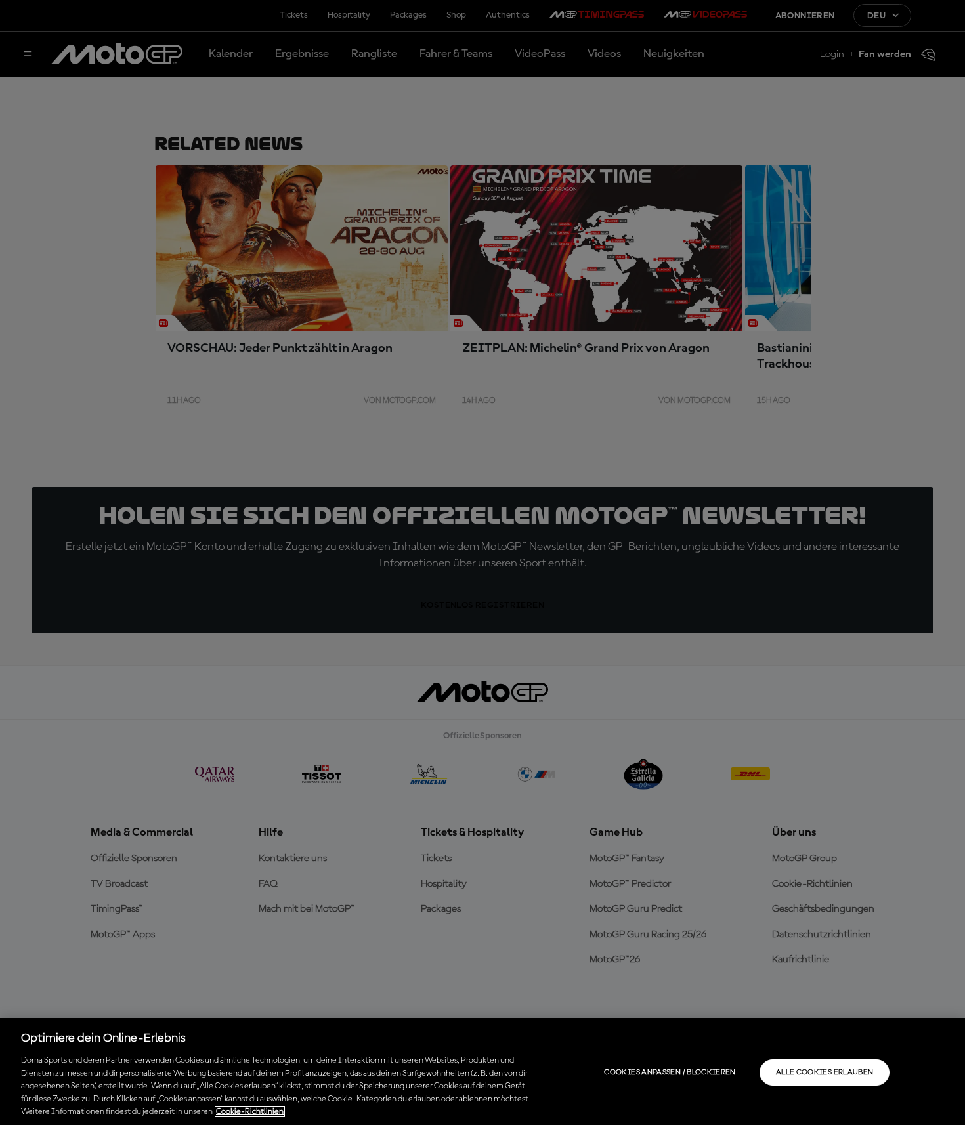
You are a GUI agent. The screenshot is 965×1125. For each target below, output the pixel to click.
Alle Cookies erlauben (825, 1072)
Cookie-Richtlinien (250, 1111)
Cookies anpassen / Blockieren (669, 1072)
